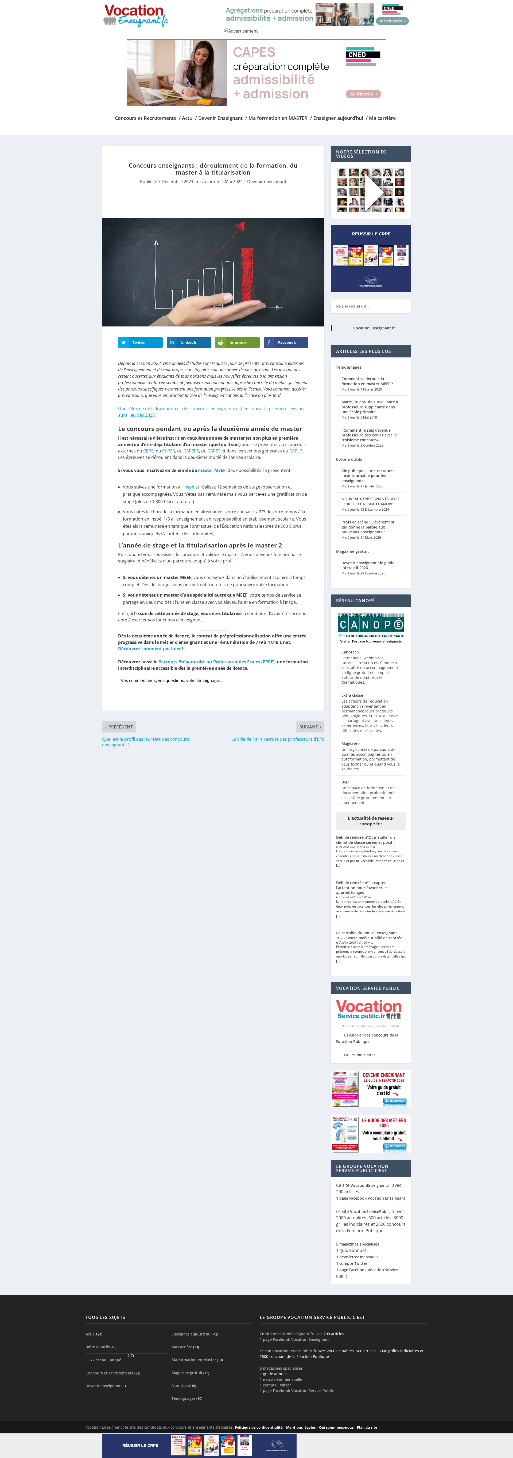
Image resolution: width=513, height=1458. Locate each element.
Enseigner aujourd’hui (192, 1334)
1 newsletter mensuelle (357, 1256)
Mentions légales (301, 1427)
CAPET (214, 451)
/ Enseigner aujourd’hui (336, 118)
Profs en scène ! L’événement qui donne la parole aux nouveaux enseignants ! (368, 526)
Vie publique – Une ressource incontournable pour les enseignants (368, 475)
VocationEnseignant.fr (371, 1185)
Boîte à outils (98, 1346)
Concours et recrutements (110, 1373)
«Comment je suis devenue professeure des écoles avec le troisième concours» (369, 435)
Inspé (188, 487)
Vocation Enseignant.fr (374, 327)
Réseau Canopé (107, 1359)
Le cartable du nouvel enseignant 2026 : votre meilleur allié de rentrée (369, 935)
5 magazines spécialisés (357, 1244)
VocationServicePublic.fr (372, 1211)
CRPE (148, 451)
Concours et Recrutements (145, 118)
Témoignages (349, 367)
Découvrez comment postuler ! (150, 649)
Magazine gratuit (352, 551)
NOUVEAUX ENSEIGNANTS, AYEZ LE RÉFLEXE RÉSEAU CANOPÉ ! (370, 501)
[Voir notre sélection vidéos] (371, 210)
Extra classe (352, 695)
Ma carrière (182, 1346)
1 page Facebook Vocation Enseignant (370, 1198)
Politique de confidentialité (259, 1427)
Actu (90, 1334)
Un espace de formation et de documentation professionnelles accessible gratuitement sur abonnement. (370, 795)
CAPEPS (191, 451)
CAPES (168, 451)
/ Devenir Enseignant (219, 118)
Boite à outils (349, 459)
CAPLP (295, 451)
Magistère (350, 743)
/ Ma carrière (381, 118)
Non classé (181, 1385)
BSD (345, 782)
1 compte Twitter (351, 1263)
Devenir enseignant (266, 181)
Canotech (350, 652)
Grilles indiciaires (359, 1054)
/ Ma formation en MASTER (276, 118)
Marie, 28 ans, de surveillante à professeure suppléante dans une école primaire (369, 406)
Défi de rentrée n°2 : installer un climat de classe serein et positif (365, 840)
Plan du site (367, 1427)
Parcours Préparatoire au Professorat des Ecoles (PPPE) (216, 662)
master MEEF (212, 470)
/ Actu (185, 118)
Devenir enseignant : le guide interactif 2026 (367, 565)
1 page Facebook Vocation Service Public (297, 1390)
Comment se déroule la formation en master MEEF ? (367, 381)
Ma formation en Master (194, 1359)
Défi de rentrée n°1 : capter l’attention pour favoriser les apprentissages (362, 887)
